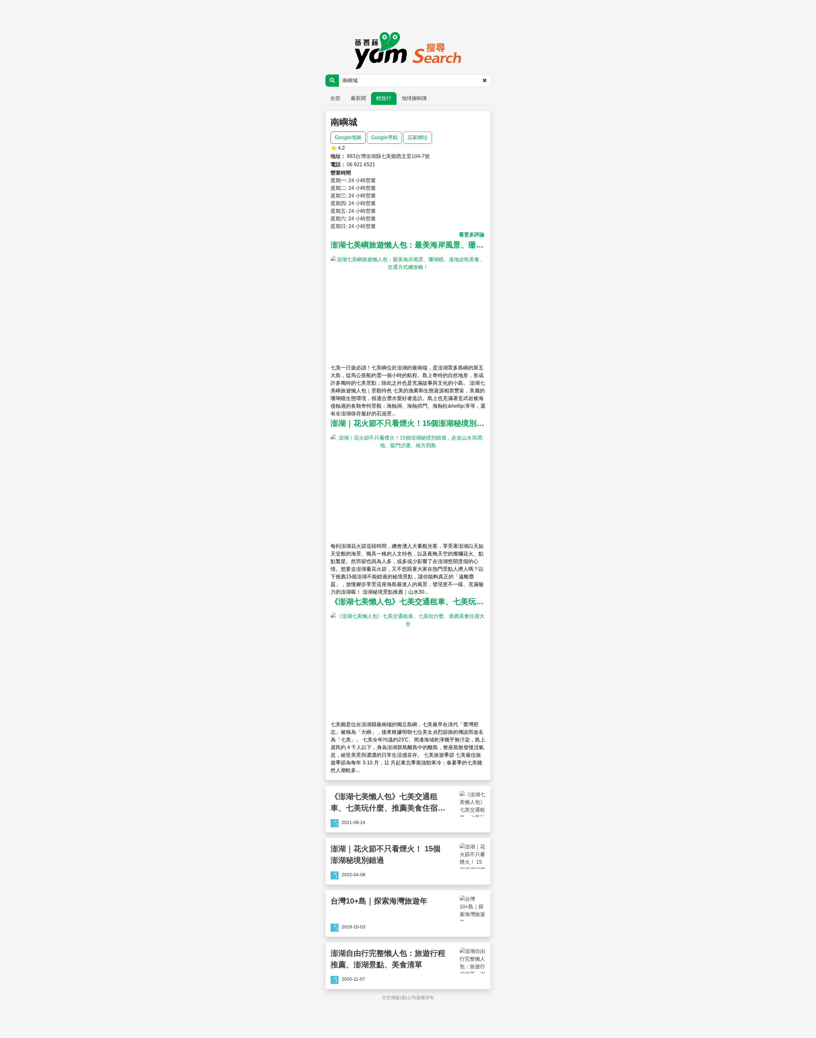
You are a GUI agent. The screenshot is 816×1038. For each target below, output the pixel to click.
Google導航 (384, 137)
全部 (335, 98)
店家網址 (417, 137)
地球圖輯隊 (414, 98)
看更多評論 (471, 234)
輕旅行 (383, 98)
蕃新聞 (358, 98)
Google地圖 (348, 137)
